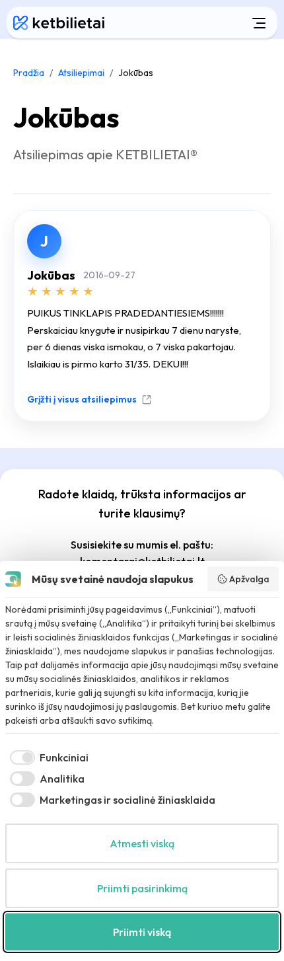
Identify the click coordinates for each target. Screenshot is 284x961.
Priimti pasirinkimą (142, 888)
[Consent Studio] (13, 579)
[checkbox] (47, 757)
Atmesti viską (142, 843)
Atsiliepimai (81, 73)
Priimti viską (142, 932)
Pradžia (28, 73)
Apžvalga (249, 579)
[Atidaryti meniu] (194, 22)
